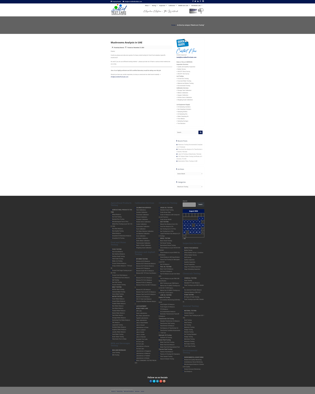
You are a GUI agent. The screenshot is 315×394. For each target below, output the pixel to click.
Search (185, 201)
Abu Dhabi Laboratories (143, 315)
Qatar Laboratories (141, 320)
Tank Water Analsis (117, 315)
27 (193, 232)
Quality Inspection (189, 260)
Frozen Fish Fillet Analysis (119, 275)
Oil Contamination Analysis (167, 311)
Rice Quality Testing (118, 231)
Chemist (122, 47)
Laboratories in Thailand (143, 356)
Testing (154, 5)
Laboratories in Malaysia (143, 353)
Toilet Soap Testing (189, 346)
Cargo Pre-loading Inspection (192, 267)
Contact (142, 391)
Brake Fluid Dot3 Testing (167, 342)
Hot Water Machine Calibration (144, 231)
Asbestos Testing (189, 327)
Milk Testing (115, 355)
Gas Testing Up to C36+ (167, 231)
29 (199, 232)
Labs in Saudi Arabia (142, 322)
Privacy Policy (119, 391)
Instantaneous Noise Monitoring (193, 362)
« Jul (184, 238)
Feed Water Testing (117, 334)
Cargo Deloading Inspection (192, 269)
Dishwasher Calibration (142, 226)
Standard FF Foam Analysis (192, 283)
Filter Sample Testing (166, 356)
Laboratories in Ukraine (142, 358)
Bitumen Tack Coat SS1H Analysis (146, 294)
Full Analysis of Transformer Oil (169, 328)
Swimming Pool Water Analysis (121, 320)
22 (199, 228)
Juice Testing (116, 352)
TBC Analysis (116, 322)
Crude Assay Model (165, 219)
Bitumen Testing (188, 332)
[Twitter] (195, 1)
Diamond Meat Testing (118, 292)
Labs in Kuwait (140, 325)
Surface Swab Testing (118, 256)
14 (196, 225)
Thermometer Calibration (143, 243)
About (147, 5)
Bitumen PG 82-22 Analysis (144, 282)
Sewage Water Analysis (119, 318)
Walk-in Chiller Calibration (143, 245)
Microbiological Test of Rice (120, 221)
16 (202, 225)
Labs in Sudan (140, 332)
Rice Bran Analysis (117, 228)
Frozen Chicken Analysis (119, 263)
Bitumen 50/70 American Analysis (146, 263)
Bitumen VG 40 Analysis (143, 297)
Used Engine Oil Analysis (167, 304)
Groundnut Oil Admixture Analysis (121, 236)
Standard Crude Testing (166, 210)
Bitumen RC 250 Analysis (143, 289)
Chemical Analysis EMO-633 (192, 292)
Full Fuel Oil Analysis (166, 271)
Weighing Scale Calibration (143, 248)
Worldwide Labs (196, 5)
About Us (113, 391)
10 (184, 225)
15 (199, 225)
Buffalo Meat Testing (118, 289)
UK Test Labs (140, 341)
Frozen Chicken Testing (119, 284)
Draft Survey (187, 257)
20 (193, 228)
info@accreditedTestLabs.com (119, 77)
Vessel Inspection (189, 264)
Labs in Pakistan (141, 337)
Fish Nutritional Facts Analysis (121, 277)
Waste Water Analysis (118, 313)
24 (184, 232)
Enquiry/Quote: (116, 1)
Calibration (172, 5)
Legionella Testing (117, 325)
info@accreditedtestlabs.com (133, 1)
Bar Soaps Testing (189, 344)
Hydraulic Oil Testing (166, 337)
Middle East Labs (183, 5)
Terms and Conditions (129, 391)
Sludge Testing (188, 329)
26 (190, 232)
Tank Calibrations (141, 210)
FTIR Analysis (164, 309)
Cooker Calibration (141, 224)
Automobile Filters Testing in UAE (187, 161)
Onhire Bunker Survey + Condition (193, 252)
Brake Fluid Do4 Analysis (167, 344)
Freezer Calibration (141, 217)
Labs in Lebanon (141, 330)
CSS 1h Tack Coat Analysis (144, 299)
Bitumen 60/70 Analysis (143, 268)
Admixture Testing (189, 339)
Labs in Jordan (140, 334)
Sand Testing (188, 322)
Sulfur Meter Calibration (143, 240)
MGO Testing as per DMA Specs (169, 283)
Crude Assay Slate (165, 212)
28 (196, 232)
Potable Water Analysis (119, 303)
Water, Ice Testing (117, 261)
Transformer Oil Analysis (167, 325)
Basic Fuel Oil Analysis (166, 269)
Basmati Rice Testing (118, 219)
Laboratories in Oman (142, 327)
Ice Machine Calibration (143, 233)
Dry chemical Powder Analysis (193, 290)
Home (173, 25)
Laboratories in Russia (142, 346)
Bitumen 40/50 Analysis (143, 261)
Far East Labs (140, 348)
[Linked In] (198, 1)
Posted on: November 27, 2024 (135, 47)
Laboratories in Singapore (143, 351)
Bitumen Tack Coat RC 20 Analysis (146, 292)
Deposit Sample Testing (167, 359)
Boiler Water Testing (118, 336)
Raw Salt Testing (117, 282)
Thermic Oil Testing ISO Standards (170, 354)
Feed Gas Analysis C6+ (166, 226)
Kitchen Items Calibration (143, 222)
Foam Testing (188, 280)
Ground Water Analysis (118, 301)
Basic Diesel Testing (166, 240)
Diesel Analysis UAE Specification (170, 257)
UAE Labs (139, 311)
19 (190, 228)
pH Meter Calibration (142, 238)
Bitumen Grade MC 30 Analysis (145, 271)
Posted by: (117, 47)
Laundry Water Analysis (119, 332)
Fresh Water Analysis (118, 299)
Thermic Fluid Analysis (166, 351)
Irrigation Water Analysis (119, 329)
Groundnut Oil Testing (118, 238)
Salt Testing (115, 280)
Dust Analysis (188, 371)
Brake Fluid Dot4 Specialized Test (170, 347)
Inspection (162, 5)
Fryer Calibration (141, 229)
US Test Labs (140, 344)
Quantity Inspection (189, 262)
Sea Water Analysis (117, 308)
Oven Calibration (141, 236)
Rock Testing (188, 320)
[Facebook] (192, 1)
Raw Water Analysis (118, 306)
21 (196, 228)
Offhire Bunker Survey (190, 255)
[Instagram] (203, 1)
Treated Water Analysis (118, 310)
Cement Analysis (189, 313)
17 (184, 228)
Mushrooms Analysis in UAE (126, 42)
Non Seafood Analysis (118, 254)
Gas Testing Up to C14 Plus (168, 229)
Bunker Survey (188, 250)
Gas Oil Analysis (164, 264)
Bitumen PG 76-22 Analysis (144, 280)
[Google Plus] (200, 1)
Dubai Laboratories (141, 313)
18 (187, 228)
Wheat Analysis (116, 214)
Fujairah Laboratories (142, 318)
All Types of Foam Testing (191, 297)
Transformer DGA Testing (167, 323)
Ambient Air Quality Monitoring (193, 359)
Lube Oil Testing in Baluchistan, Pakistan (189, 154)
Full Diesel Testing (165, 243)
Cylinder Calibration (141, 212)
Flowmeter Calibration (142, 214)
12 (190, 225)
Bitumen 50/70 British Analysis (145, 266)
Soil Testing (187, 325)
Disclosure (137, 391)
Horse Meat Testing (118, 294)
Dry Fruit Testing (117, 217)
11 (187, 225)
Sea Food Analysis (117, 251)
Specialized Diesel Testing (168, 245)
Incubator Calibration (142, 219)
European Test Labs (142, 339)
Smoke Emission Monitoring (192, 369)
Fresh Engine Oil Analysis (167, 307)
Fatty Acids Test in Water (119, 339)
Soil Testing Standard (190, 334)
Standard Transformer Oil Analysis (170, 321)
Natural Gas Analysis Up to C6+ (169, 224)
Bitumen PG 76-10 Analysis (144, 278)
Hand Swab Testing (117, 258)
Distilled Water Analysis (119, 327)
